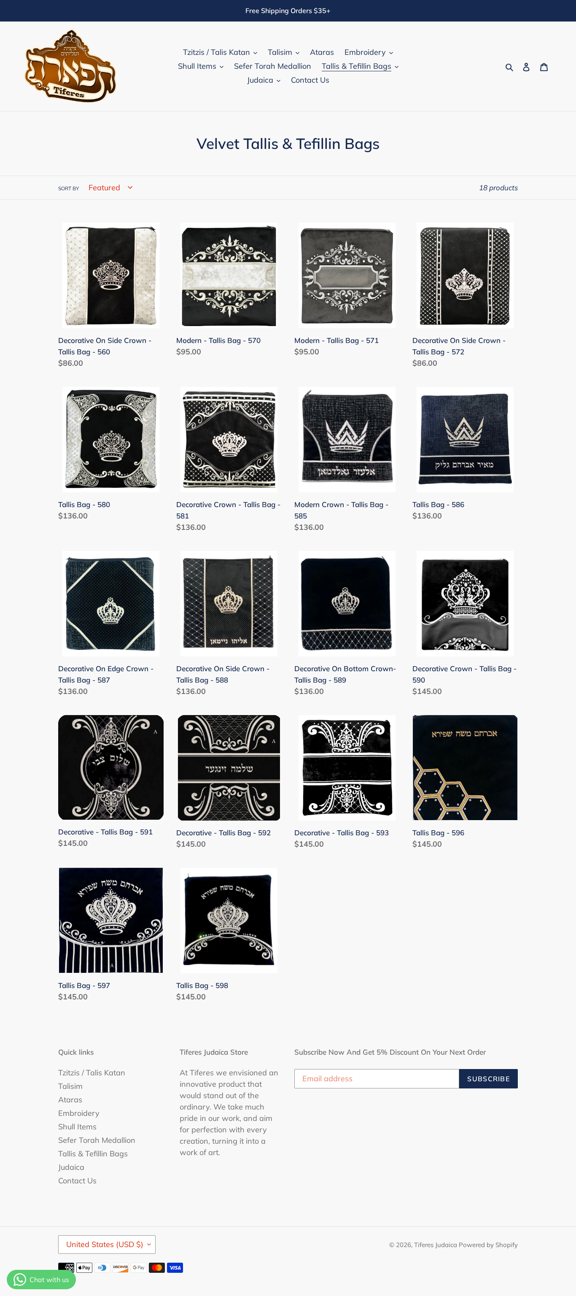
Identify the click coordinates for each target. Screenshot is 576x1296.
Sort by (68, 188)
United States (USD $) (104, 1244)
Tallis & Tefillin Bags (93, 1153)
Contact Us (77, 1180)
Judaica (71, 1167)
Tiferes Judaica (436, 1245)
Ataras (70, 1099)
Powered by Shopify (488, 1245)
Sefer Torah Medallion (96, 1140)
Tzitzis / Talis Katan (91, 1072)
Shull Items (77, 1126)
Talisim (70, 1086)
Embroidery (79, 1113)
